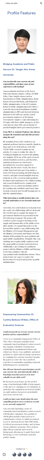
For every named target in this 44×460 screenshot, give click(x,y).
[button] (3, 3)
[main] (22, 13)
